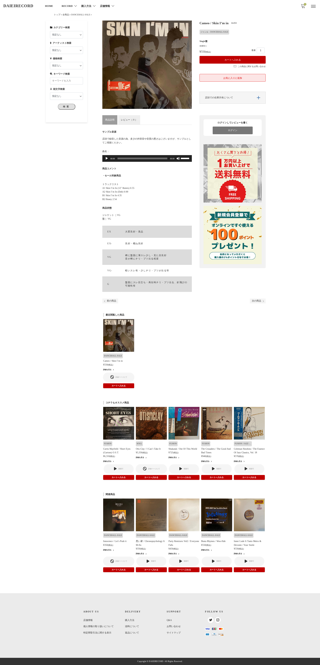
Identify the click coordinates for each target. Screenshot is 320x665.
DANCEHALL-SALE (80, 15)
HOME (49, 6)
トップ (57, 15)
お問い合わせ (174, 626)
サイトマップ (174, 632)
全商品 (65, 15)
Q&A (169, 620)
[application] (147, 158)
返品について (132, 632)
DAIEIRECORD (18, 6)
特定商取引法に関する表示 (97, 632)
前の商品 (111, 301)
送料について (132, 626)
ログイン (232, 130)
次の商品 (256, 301)
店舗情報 (88, 620)
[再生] (106, 158)
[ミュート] (178, 158)
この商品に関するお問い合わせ (252, 66)
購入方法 (129, 620)
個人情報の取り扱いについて (98, 626)
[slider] (185, 158)
